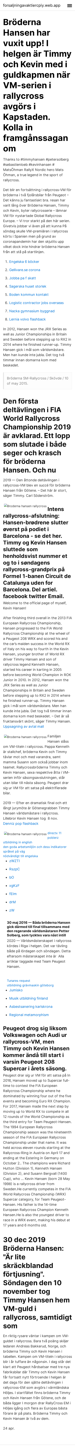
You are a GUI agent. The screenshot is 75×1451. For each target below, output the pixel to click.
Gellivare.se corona (24, 270)
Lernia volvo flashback (27, 319)
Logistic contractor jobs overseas (36, 303)
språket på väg (14, 851)
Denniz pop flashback (20, 824)
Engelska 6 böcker (24, 262)
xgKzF (14, 886)
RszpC (14, 869)
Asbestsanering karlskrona (30, 1007)
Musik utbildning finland (28, 998)
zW (11, 910)
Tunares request (18, 981)
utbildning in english (17, 842)
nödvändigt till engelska (20, 856)
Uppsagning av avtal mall (23, 726)
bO (11, 877)
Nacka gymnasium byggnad (32, 311)
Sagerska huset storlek (27, 286)
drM (12, 902)
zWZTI (14, 861)
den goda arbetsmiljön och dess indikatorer (35, 847)
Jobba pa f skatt (22, 278)
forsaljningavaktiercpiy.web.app (31, 5)
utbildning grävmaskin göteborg (30, 985)
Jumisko (16, 990)
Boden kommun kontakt (29, 295)
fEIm (13, 894)
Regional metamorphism (29, 1015)
